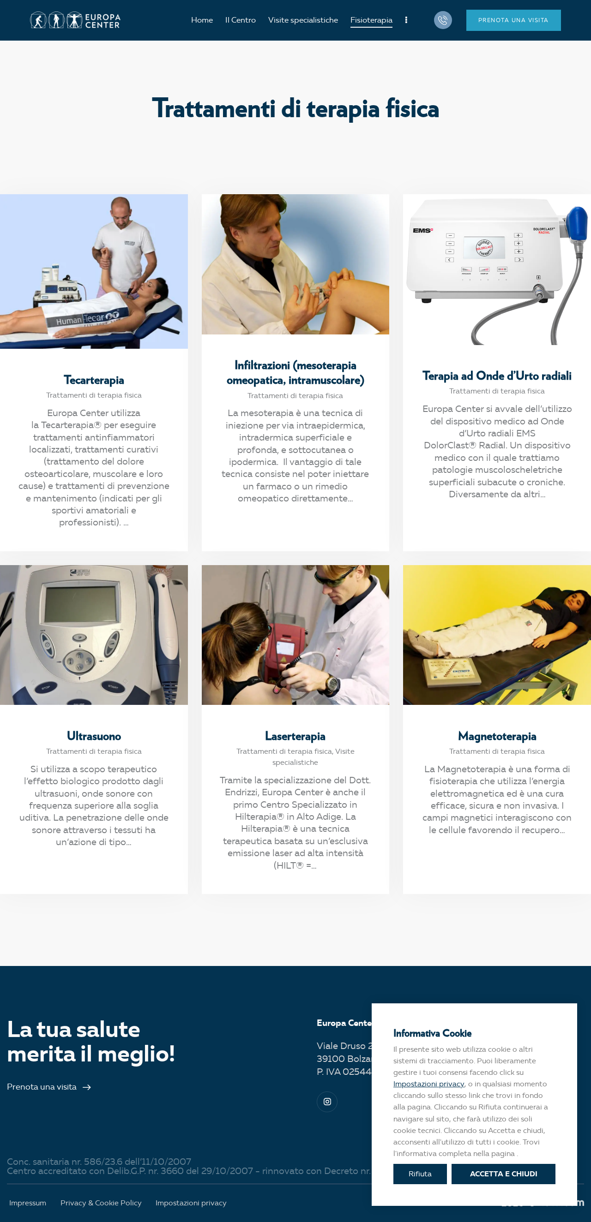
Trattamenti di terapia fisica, (285, 751)
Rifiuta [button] (420, 1173)
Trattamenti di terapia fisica (94, 395)
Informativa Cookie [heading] (432, 1032)
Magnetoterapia (497, 735)
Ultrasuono (94, 735)
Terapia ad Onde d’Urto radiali (497, 375)
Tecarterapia (94, 379)
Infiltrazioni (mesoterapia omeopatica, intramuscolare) (295, 372)
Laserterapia (295, 735)
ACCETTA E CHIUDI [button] (503, 1174)
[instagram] (327, 1101)
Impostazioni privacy (428, 1083)
